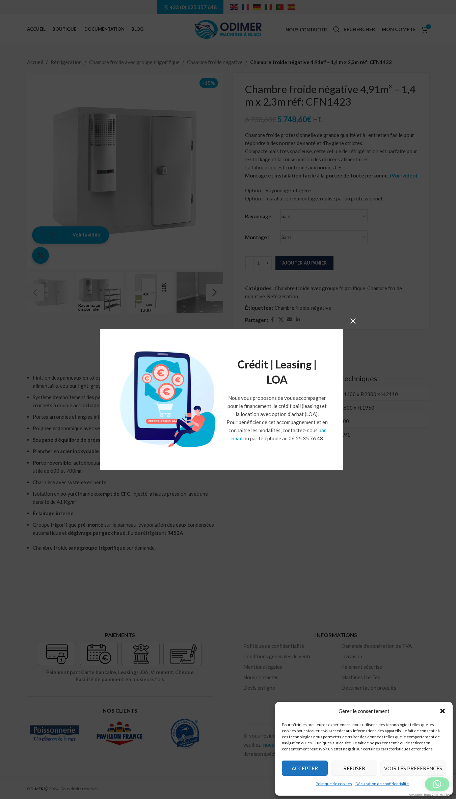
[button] (442, 711)
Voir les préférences (413, 768)
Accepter (305, 768)
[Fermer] (353, 320)
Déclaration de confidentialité (382, 783)
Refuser (354, 768)
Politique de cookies (334, 783)
